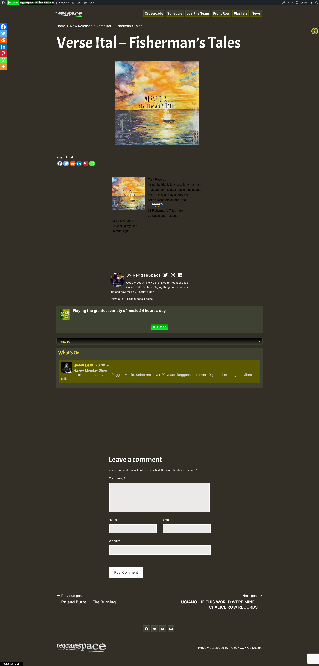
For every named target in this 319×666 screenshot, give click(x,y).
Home (61, 26)
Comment (117, 478)
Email (167, 519)
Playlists (240, 13)
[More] (3, 66)
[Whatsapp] (92, 163)
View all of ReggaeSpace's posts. (132, 298)
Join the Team (198, 13)
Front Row (221, 13)
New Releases (81, 26)
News (256, 13)
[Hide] (1, 73)
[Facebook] (60, 163)
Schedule (174, 13)
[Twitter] (66, 163)
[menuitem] (3, 2)
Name (114, 519)
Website (115, 541)
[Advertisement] (156, 416)
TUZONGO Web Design (245, 647)
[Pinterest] (86, 163)
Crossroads (154, 13)
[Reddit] (73, 163)
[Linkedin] (79, 163)
